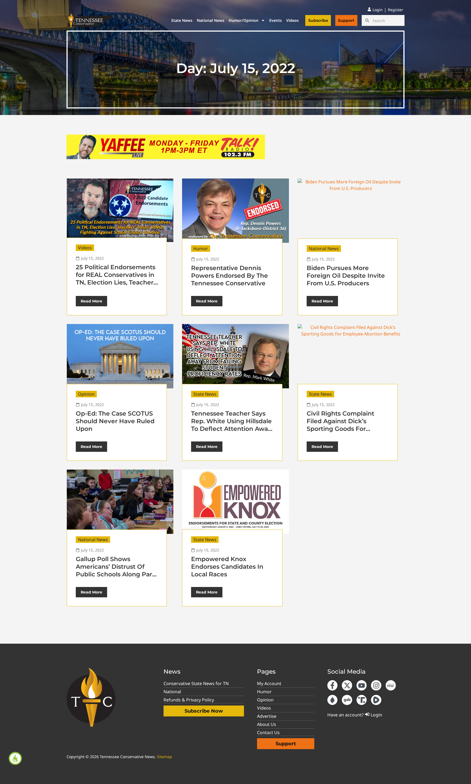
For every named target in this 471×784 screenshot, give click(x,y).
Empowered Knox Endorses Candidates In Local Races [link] (227, 566)
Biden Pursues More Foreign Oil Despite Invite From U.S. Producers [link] (346, 275)
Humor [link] (200, 249)
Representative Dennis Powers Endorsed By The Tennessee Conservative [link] (229, 275)
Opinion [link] (86, 394)
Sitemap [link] (164, 756)
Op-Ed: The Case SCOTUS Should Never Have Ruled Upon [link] (115, 421)
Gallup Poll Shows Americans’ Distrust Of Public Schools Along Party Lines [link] (117, 570)
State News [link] (181, 20)
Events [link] (275, 20)
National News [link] (210, 20)
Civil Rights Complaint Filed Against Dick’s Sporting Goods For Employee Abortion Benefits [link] (340, 429)
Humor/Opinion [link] (243, 20)
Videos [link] (292, 20)
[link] (15, 758)
